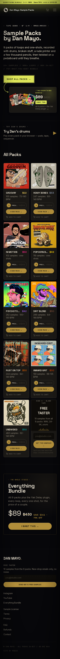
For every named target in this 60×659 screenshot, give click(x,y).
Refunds (7, 629)
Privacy (7, 618)
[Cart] (47, 10)
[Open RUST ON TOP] (16, 353)
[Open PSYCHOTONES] (16, 294)
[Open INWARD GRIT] (43, 353)
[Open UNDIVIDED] (16, 412)
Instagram (8, 593)
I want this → (30, 526)
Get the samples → (44, 444)
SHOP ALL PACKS (19, 79)
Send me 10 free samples (30, 585)
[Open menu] (55, 10)
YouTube (7, 598)
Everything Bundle (12, 602)
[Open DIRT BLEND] (43, 294)
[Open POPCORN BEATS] (43, 235)
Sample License (11, 609)
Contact (7, 634)
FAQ (5, 625)
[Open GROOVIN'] (16, 176)
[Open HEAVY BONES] (43, 176)
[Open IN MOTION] (16, 235)
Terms (6, 614)
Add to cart (15, 217)
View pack (16, 212)
